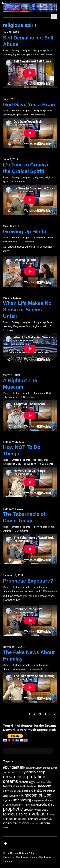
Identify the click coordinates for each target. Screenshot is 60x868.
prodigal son (47, 804)
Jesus (5, 796)
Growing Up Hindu (24, 231)
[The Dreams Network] (30, 10)
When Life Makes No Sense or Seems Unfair (27, 309)
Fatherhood (30, 786)
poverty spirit (32, 805)
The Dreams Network (16, 853)
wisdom (44, 823)
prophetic (19, 591)
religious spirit (30, 54)
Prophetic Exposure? (28, 581)
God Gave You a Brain (29, 104)
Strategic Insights (21, 50)
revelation (37, 813)
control (38, 767)
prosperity (30, 809)
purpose (42, 809)
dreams (10, 781)
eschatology (26, 782)
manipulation (38, 800)
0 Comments (48, 54)
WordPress (22, 857)
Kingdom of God (21, 326)
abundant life (14, 767)
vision (34, 823)
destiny (19, 772)
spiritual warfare (38, 818)
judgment (38, 177)
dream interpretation (24, 776)
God (11, 791)
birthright (30, 768)
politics (22, 805)
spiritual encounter (15, 818)
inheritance (49, 790)
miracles (48, 800)
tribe (50, 819)
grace (50, 237)
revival (51, 815)
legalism (17, 54)
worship (7, 530)
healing (26, 790)
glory (36, 526)
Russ (5, 50)
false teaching (41, 587)
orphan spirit (10, 804)
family (19, 786)
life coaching (22, 800)
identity (6, 669)
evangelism (40, 237)
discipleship (40, 50)
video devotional (16, 823)
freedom (38, 459)
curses (46, 767)
